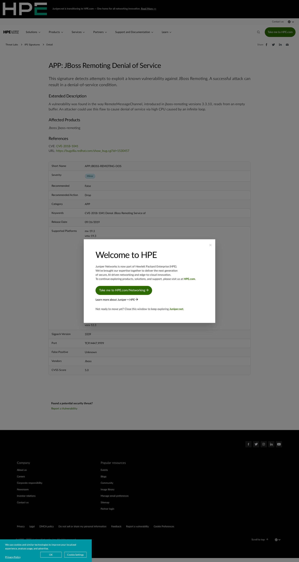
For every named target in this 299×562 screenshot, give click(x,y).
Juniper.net (176, 309)
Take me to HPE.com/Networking (122, 290)
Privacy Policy (13, 557)
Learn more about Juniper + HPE (115, 299)
